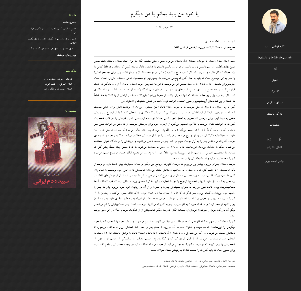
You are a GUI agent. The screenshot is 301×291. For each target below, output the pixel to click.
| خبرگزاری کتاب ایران (58, 84)
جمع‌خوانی (208, 261)
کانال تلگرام (274, 147)
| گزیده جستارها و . (58, 79)
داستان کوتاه (191, 266)
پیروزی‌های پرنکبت (66, 55)
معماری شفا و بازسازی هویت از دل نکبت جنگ (52, 49)
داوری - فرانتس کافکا (190, 261)
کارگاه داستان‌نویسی (152, 266)
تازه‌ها (217, 261)
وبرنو (267, 161)
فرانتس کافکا (169, 266)
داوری (181, 266)
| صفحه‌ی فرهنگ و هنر (58, 89)
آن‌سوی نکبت (69, 22)
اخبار (224, 261)
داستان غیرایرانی (207, 266)
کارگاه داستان (170, 261)
